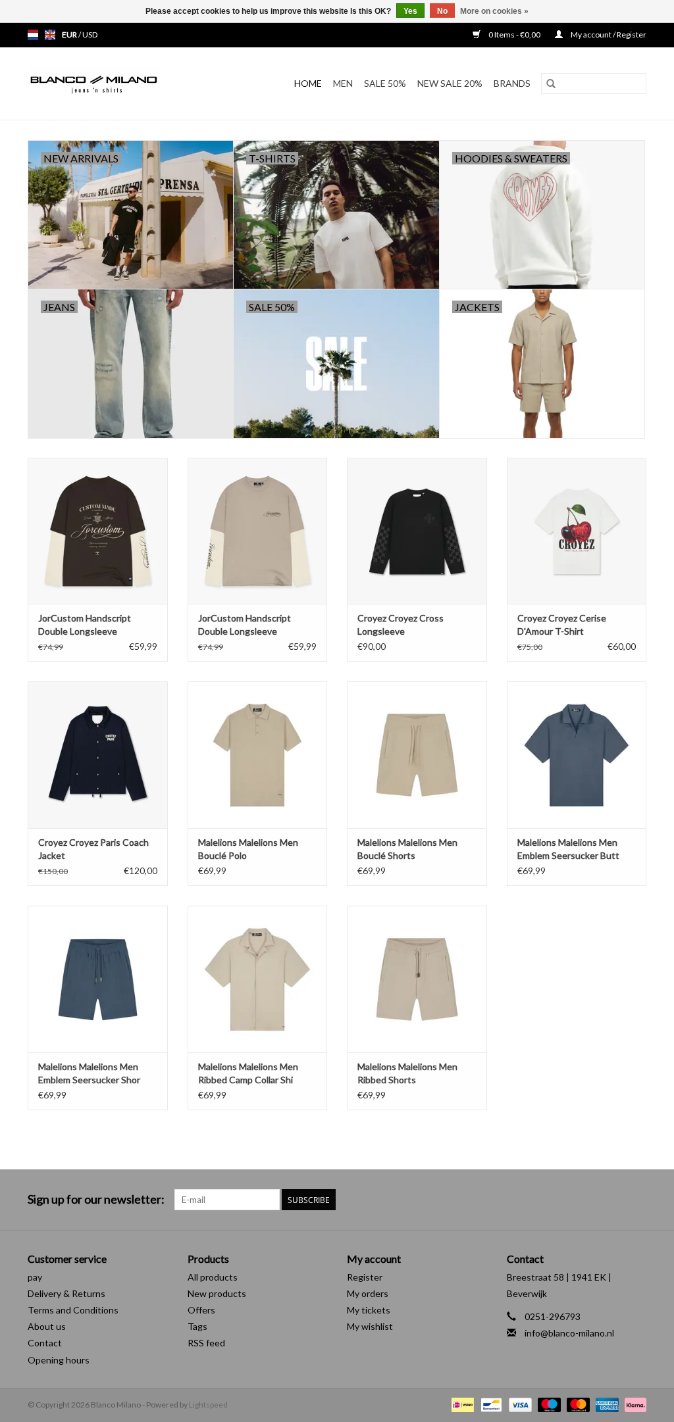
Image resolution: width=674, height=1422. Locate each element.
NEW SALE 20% (449, 83)
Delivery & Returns (66, 1293)
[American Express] (605, 1404)
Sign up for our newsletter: (96, 1199)
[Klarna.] (633, 1404)
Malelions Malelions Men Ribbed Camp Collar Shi (248, 1073)
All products (213, 1277)
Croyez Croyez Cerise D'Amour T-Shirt (561, 624)
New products (217, 1293)
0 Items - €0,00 (514, 34)
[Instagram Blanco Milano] (635, 1199)
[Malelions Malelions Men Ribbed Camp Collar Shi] (258, 979)
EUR (70, 34)
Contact (45, 1342)
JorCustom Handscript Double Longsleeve (84, 624)
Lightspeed (208, 1405)
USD (89, 34)
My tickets (368, 1309)
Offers (201, 1309)
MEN (343, 83)
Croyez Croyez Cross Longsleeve (400, 624)
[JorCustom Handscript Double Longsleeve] (98, 531)
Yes (410, 11)
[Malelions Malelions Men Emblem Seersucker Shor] (98, 979)
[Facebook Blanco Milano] (612, 1199)
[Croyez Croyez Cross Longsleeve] (417, 531)
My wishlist (370, 1326)
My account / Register (607, 34)
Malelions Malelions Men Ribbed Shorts (407, 1073)
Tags (197, 1326)
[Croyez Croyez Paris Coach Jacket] (98, 754)
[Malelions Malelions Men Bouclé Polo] (258, 754)
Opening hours (59, 1359)
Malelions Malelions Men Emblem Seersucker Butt (568, 849)
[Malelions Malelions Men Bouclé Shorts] (417, 754)
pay (35, 1277)
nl (33, 35)
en (50, 35)
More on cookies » (494, 11)
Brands (512, 83)
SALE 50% (385, 83)
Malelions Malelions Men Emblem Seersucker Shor (89, 1073)
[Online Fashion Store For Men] (111, 83)
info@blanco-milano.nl (569, 1332)
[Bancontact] (489, 1404)
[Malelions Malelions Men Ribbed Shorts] (417, 979)
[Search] (551, 83)
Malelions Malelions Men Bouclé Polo (248, 849)
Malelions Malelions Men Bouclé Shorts (407, 849)
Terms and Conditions (73, 1309)
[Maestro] (547, 1404)
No (442, 11)
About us (47, 1326)
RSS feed (206, 1342)
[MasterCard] (576, 1404)
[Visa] (518, 1404)
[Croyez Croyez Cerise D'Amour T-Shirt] (577, 531)
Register (364, 1277)
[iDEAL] (461, 1404)
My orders (367, 1293)
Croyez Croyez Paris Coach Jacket (93, 849)
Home (308, 83)
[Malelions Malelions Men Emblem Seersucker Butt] (577, 754)
